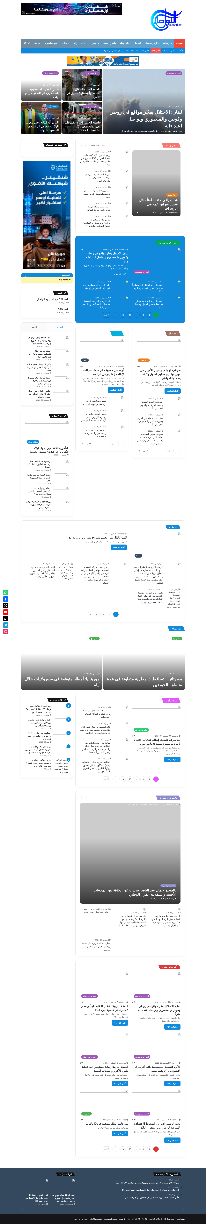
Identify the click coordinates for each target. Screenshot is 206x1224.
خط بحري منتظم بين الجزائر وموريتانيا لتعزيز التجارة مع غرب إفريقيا (150, 421)
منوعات (66, 43)
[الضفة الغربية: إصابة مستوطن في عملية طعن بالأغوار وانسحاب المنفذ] (179, 297)
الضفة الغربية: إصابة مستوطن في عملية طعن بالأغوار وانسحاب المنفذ (148, 304)
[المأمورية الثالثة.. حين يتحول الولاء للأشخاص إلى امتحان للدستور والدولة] (61, 395)
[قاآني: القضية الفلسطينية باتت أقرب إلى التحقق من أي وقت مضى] (126, 281)
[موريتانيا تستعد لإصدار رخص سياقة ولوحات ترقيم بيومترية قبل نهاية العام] (126, 171)
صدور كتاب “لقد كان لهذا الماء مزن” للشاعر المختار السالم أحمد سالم (97, 713)
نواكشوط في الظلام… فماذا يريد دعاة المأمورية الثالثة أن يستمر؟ (83, 126)
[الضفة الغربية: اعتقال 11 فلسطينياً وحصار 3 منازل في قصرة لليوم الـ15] (179, 281)
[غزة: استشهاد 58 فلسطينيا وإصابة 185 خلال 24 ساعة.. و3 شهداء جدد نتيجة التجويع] (61, 710)
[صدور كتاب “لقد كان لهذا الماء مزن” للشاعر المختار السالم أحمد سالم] (126, 707)
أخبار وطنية (167, 43)
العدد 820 (63, 309)
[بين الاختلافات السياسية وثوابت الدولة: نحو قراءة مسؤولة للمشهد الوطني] (61, 505)
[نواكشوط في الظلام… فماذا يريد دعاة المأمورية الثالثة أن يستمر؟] (82, 118)
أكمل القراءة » (120, 274)
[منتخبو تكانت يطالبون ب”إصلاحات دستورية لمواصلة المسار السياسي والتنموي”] (126, 216)
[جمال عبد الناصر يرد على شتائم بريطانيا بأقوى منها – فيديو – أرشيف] (95, 923)
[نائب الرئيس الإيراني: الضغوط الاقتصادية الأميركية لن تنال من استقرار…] (144, 101)
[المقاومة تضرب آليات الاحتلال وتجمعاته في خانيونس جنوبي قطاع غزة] (61, 737)
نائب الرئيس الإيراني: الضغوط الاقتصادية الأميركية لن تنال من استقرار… (151, 119)
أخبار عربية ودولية (152, 43)
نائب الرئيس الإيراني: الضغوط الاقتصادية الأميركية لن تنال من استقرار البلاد (96, 304)
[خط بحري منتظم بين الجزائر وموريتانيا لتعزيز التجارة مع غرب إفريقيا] (179, 414)
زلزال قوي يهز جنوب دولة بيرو (73, 684)
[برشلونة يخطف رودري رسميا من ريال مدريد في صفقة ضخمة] (122, 426)
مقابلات (84, 43)
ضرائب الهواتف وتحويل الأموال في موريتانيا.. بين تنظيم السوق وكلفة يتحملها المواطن (160, 374)
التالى (145, 451)
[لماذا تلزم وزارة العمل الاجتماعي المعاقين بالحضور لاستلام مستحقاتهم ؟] (61, 492)
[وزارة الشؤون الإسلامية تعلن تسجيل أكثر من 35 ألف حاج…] (41, 118)
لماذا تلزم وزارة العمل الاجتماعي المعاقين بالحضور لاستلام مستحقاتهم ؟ (39, 491)
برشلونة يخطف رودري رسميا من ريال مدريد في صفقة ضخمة (94, 433)
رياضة (75, 43)
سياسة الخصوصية (111, 1219)
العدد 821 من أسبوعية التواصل (53, 299)
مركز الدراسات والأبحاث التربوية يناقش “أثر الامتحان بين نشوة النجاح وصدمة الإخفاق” (38, 749)
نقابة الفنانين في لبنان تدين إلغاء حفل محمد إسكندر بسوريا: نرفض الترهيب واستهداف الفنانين (95, 730)
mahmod (172, 213)
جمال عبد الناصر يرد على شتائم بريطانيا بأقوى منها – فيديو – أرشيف (96, 946)
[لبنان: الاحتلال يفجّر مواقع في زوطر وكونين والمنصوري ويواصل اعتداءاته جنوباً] (61, 341)
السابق (171, 451)
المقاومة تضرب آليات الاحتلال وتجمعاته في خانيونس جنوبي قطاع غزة (39, 736)
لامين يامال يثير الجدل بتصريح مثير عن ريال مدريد (98, 537)
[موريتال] (103, 61)
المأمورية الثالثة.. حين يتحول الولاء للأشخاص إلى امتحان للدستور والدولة (39, 394)
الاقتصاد (137, 43)
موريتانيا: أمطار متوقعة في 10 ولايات (150, 684)
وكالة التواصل (174, 366)
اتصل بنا (85, 1219)
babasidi (118, 366)
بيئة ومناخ (95, 43)
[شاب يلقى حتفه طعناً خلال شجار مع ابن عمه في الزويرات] (156, 183)
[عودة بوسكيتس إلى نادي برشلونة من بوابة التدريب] (122, 397)
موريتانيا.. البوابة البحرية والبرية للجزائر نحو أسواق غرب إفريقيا (151, 405)
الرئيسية (179, 43)
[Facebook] (5, 599)
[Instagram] (5, 631)
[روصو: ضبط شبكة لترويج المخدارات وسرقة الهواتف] (126, 203)
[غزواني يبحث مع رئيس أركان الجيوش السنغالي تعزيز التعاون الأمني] (126, 187)
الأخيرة (106, 315)
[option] (103, 101)
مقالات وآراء (125, 43)
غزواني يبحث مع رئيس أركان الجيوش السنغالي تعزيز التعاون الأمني (96, 193)
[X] (5, 605)
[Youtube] (5, 612)
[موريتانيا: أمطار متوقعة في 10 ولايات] (82, 85)
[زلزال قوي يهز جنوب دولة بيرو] (61, 662)
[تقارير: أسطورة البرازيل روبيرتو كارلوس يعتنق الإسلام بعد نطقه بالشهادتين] (122, 410)
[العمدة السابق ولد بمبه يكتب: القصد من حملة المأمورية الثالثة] (61, 478)
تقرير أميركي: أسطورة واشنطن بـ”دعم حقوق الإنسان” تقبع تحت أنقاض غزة (38, 763)
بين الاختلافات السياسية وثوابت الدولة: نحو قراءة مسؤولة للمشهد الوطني (38, 504)
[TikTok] (5, 618)
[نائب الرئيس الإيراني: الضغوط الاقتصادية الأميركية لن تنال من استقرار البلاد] (126, 297)
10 (130, 315)
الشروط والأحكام (96, 1219)
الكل (103, 145)
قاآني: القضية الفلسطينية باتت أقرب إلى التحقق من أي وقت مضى (97, 288)
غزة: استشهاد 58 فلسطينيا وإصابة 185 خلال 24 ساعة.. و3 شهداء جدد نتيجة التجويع (38, 709)
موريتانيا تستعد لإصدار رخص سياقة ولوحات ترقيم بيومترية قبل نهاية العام (97, 177)
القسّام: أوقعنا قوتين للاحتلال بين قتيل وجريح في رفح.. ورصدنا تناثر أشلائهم (39, 723)
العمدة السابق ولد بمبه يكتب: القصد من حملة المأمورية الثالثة (39, 478)
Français (37, 43)
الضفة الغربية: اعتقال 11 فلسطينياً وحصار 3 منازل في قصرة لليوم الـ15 (147, 288)
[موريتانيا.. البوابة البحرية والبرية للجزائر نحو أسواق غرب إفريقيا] (179, 398)
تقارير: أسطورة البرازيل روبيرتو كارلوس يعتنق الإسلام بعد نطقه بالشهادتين (93, 417)
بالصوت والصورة (52, 43)
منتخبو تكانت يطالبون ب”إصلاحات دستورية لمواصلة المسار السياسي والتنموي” (97, 222)
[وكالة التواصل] (166, 20)
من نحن (77, 1219)
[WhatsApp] (5, 592)
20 (122, 315)
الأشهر (34, 327)
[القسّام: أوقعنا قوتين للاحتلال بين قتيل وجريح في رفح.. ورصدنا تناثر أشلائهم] (61, 723)
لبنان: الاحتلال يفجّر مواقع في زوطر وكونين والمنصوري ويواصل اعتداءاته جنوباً (107, 257)
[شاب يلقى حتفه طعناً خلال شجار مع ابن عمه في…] (41, 85)
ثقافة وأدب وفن (109, 43)
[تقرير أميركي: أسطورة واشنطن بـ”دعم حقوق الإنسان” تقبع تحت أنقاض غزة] (61, 766)
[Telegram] (5, 625)
